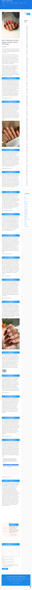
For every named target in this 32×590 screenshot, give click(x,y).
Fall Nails (25, 203)
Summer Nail (26, 226)
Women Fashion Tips (7, 0)
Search (25, 12)
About (4, 578)
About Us (4, 5)
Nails (25, 220)
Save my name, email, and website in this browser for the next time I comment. (10, 566)
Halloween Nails (26, 219)
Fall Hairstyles (26, 201)
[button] (29, 8)
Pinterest (14, 583)
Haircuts (25, 207)
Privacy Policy (12, 581)
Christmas (26, 198)
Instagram (17, 583)
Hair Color (26, 206)
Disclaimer (27, 578)
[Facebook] (14, 534)
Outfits (25, 222)
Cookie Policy (20, 581)
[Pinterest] (12, 534)
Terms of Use (16, 581)
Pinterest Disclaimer (18, 578)
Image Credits (24, 578)
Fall (24, 200)
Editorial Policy (7, 578)
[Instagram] (10, 534)
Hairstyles (26, 209)
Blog (25, 197)
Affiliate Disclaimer (12, 578)
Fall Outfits (26, 204)
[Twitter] (15, 534)
